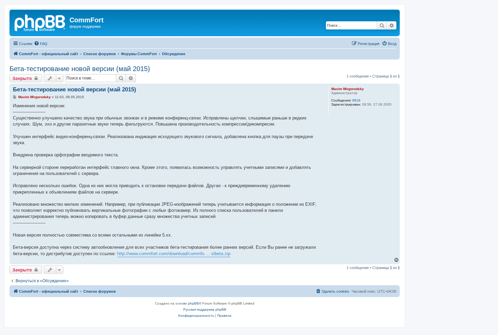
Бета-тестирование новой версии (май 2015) (79, 68)
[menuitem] (40, 44)
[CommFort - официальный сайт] (40, 22)
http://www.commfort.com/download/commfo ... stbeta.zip (173, 253)
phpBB (193, 303)
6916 (356, 100)
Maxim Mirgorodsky (347, 89)
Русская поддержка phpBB (204, 309)
